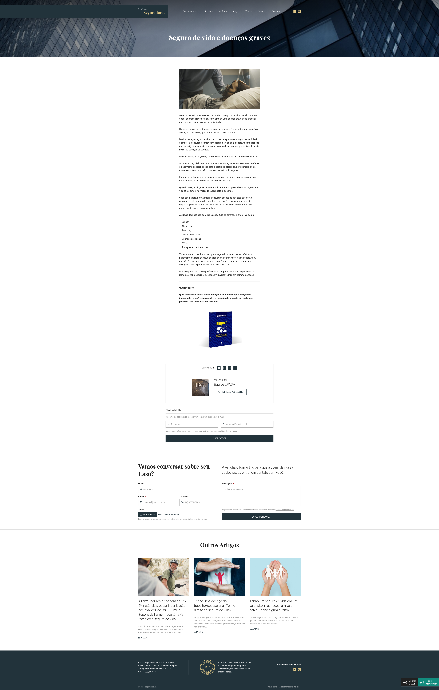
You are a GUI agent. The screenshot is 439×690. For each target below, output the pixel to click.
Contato (276, 11)
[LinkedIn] (224, 368)
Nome (141, 483)
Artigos (236, 11)
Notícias (223, 11)
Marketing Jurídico (292, 687)
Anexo (141, 509)
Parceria (262, 11)
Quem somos (189, 11)
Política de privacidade (147, 687)
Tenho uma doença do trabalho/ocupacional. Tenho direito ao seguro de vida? (214, 605)
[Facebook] (219, 368)
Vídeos (248, 11)
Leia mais (143, 638)
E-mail (141, 496)
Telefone (183, 496)
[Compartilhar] (235, 368)
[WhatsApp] (230, 368)
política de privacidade (228, 431)
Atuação (209, 11)
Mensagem (227, 483)
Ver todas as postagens (230, 392)
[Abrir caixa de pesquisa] (287, 11)
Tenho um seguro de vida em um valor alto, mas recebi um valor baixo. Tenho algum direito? (274, 605)
